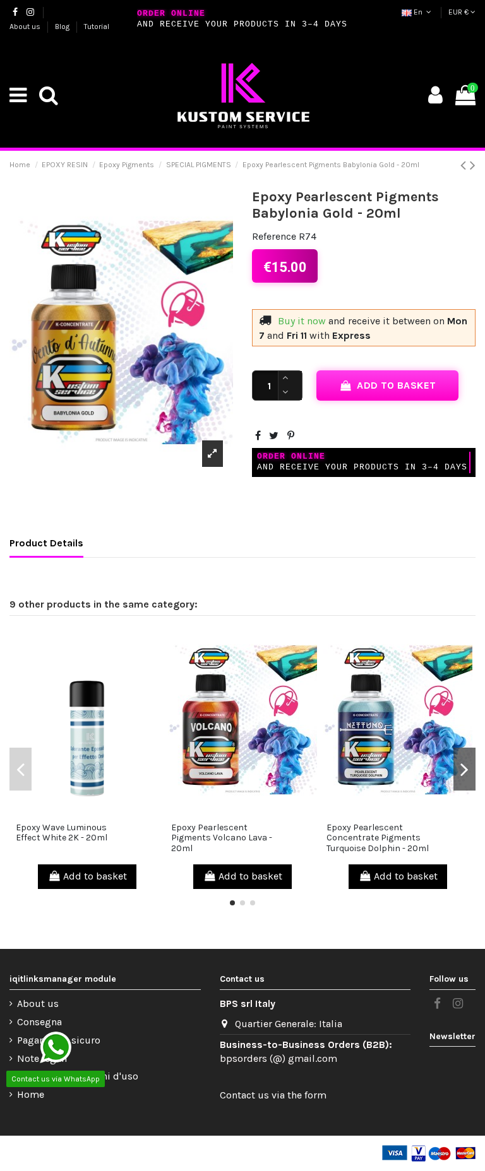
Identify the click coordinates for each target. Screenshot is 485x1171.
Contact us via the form (273, 1095)
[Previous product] (465, 165)
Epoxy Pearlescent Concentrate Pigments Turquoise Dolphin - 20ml (377, 838)
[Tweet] (273, 436)
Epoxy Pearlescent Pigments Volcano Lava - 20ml (221, 838)
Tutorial (96, 26)
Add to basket (396, 385)
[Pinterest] (290, 436)
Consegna (39, 1022)
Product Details (46, 543)
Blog (63, 26)
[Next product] (473, 165)
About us (25, 26)
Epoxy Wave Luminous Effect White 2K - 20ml (61, 833)
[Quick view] (87, 811)
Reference (274, 236)
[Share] (258, 436)
